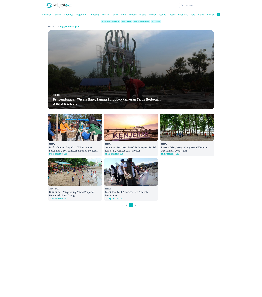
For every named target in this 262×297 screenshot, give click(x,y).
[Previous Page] (126, 205)
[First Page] (122, 205)
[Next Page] (135, 205)
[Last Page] (139, 205)
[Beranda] (59, 5)
